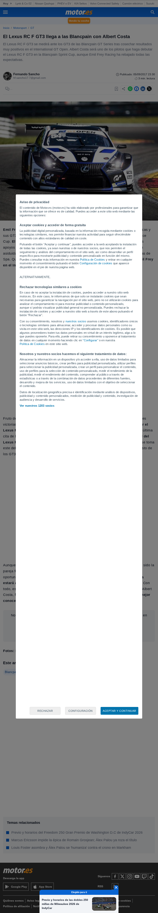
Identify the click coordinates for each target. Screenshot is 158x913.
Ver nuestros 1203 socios (37, 405)
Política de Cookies (92, 259)
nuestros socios (76, 321)
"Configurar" (90, 340)
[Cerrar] (116, 887)
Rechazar (45, 710)
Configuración (80, 710)
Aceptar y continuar (119, 710)
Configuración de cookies (96, 263)
